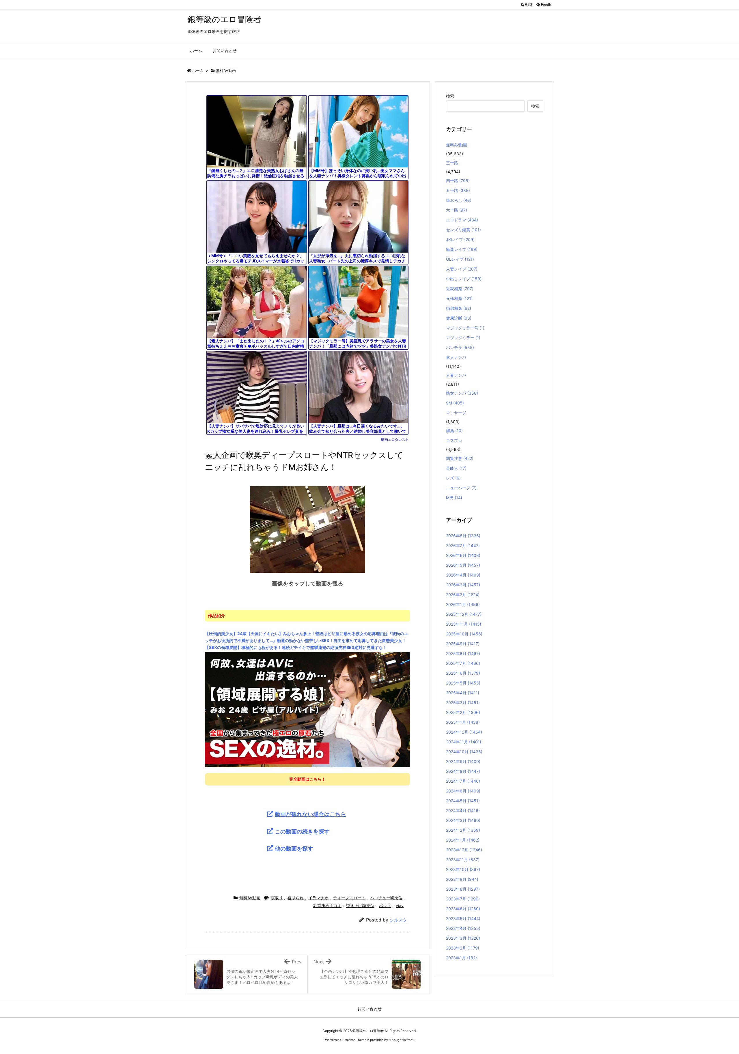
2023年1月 (461, 957)
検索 (450, 96)
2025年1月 (463, 722)
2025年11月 (463, 624)
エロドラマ (462, 219)
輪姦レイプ (461, 249)
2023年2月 (462, 947)
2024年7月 (463, 781)
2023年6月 (463, 908)
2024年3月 (463, 820)
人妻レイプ (461, 268)
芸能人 (456, 468)
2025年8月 (463, 653)
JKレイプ (460, 239)
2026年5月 (463, 565)
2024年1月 (462, 839)
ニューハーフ (461, 487)
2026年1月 (463, 604)
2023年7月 (463, 898)
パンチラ (460, 347)
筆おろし (458, 200)
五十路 (458, 190)
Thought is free (401, 1040)
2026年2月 (462, 594)
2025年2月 (463, 712)
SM (455, 402)
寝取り (277, 897)
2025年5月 (463, 682)
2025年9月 (462, 643)
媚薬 (454, 430)
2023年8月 (463, 889)
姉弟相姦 (458, 308)
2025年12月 (464, 614)
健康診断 (458, 318)
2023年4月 (463, 928)
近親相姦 (459, 288)
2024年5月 (463, 800)
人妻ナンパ (456, 375)
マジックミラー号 (465, 327)
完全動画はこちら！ (307, 779)
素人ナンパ (456, 357)
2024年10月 (464, 751)
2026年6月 (463, 555)
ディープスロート (349, 897)
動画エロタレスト (395, 439)
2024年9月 (463, 761)
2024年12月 (464, 732)
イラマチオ (318, 897)
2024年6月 (463, 790)
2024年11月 (463, 741)
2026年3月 (463, 584)
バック (385, 905)
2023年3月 (463, 938)
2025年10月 (464, 633)
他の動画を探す (294, 848)
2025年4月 (462, 692)
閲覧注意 (459, 458)
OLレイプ (460, 259)
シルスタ (398, 920)
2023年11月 (462, 859)
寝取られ (296, 897)
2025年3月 (463, 702)
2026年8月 (463, 535)
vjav (400, 905)
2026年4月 (463, 574)
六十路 (456, 210)
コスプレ (454, 440)
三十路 (452, 162)
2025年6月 (463, 673)
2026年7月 (463, 545)
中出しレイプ (464, 278)
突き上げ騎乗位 (360, 905)
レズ (453, 477)
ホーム (198, 70)
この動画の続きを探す (302, 831)
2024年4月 (463, 810)
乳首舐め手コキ (327, 905)
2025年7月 (463, 663)
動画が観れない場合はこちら (310, 814)
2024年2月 (463, 830)
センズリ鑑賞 (463, 229)
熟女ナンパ (462, 393)
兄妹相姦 (459, 298)
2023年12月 (464, 849)
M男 (454, 497)
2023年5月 (463, 918)
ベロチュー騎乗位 (386, 897)
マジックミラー (463, 337)
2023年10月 (463, 869)
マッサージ (456, 412)
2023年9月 (462, 879)
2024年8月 (463, 771)
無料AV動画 (226, 70)
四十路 (458, 180)
